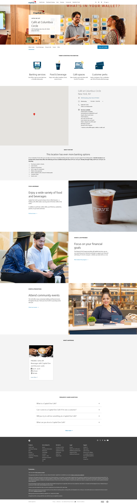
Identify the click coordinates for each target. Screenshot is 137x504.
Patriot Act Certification (75, 449)
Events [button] (54, 47)
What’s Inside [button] (31, 47)
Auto (30, 450)
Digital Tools (58, 455)
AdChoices (59, 501)
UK (43, 461)
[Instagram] (97, 440)
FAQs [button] (58, 47)
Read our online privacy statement (77, 474)
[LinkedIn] (104, 440)
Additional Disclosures (74, 454)
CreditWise (31, 457)
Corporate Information (47, 449)
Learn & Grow (86, 450)
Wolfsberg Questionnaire (75, 450)
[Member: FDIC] (102, 502)
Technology (44, 452)
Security (85, 457)
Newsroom (44, 450)
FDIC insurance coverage (40, 472)
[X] (100, 440)
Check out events (33, 307)
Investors (44, 454)
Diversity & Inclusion (46, 457)
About (43, 447)
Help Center (85, 449)
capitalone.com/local (38, 491)
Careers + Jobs (45, 455)
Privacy (71, 447)
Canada (43, 459)
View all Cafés (103, 47)
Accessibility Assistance (88, 454)
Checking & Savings (33, 449)
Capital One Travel (60, 450)
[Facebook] (102, 440)
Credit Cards (31, 447)
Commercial (31, 454)
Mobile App (58, 452)
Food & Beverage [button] (40, 47)
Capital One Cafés (60, 449)
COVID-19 (85, 447)
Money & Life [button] (48, 47)
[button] (68, 403)
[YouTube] (107, 440)
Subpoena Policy (73, 452)
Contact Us (85, 459)
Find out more (32, 213)
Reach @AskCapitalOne (88, 455)
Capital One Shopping (33, 455)
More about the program (80, 259)
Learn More (34, 377)
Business (30, 452)
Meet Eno (58, 454)
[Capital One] (29, 440)
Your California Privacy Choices (67, 501)
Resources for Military (88, 452)
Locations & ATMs (60, 447)
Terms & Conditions (80, 501)
